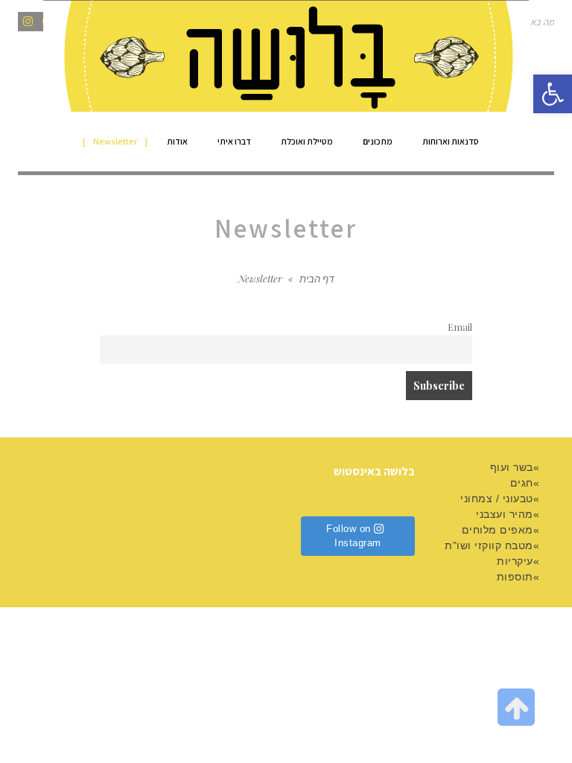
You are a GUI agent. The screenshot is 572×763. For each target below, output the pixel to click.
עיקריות (515, 561)
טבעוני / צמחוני (496, 498)
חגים (521, 483)
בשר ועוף (511, 467)
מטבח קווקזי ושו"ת (489, 545)
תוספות (515, 577)
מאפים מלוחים (497, 530)
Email (460, 326)
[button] (552, 94)
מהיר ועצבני (504, 514)
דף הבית (316, 278)
